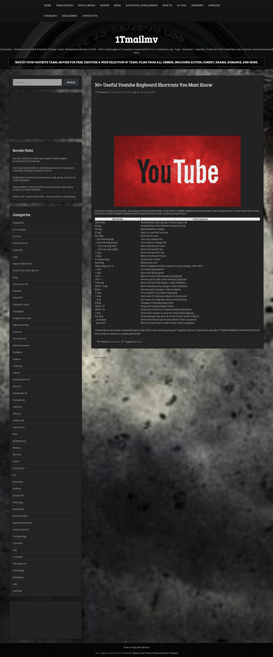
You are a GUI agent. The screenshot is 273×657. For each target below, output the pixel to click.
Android (214, 5)
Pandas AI (18, 468)
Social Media (86, 5)
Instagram (19, 399)
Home (47, 5)
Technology (19, 536)
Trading (17, 556)
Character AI (20, 284)
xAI (15, 584)
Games (17, 359)
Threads (17, 543)
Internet (197, 5)
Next (257, 357)
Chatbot (17, 290)
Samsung (18, 502)
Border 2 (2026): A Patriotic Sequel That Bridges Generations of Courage (40, 160)
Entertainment (21, 345)
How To (167, 5)
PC (14, 474)
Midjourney (19, 440)
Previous (100, 357)
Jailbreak (18, 420)
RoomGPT (18, 495)
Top (15, 550)
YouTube (17, 590)
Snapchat (18, 509)
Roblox (17, 488)
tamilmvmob (147, 92)
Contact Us (89, 15)
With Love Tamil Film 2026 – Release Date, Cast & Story (44, 196)
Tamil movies (64, 5)
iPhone (17, 413)
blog (15, 277)
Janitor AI (19, 427)
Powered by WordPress (136, 647)
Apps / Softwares (22, 263)
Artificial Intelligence (142, 5)
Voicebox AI (20, 563)
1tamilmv (50, 15)
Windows (18, 577)
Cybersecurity (21, 324)
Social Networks (22, 522)
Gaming (17, 365)
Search (71, 82)
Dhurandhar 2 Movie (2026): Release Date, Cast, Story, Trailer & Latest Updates (43, 188)
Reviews (18, 481)
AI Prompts (19, 229)
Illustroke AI (20, 393)
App (15, 256)
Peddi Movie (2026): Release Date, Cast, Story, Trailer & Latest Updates (44, 179)
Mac (15, 433)
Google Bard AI (21, 379)
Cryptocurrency (22, 318)
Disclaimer (69, 15)
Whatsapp (18, 570)
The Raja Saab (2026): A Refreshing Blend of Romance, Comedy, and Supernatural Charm (44, 169)
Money (16, 447)
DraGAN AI (19, 338)
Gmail (16, 372)
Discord (17, 331)
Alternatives (20, 243)
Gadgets (17, 352)
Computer (18, 311)
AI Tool (181, 5)
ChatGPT (18, 297)
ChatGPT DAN (21, 304)
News (117, 5)
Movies (104, 5)
